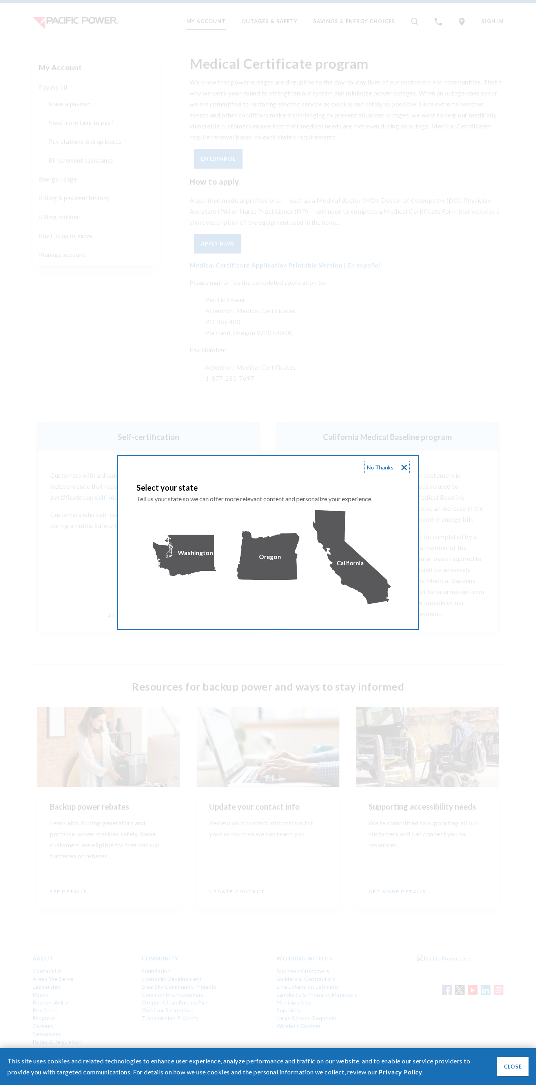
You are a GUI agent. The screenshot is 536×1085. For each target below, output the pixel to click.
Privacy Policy (400, 1072)
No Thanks (380, 467)
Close (513, 1066)
